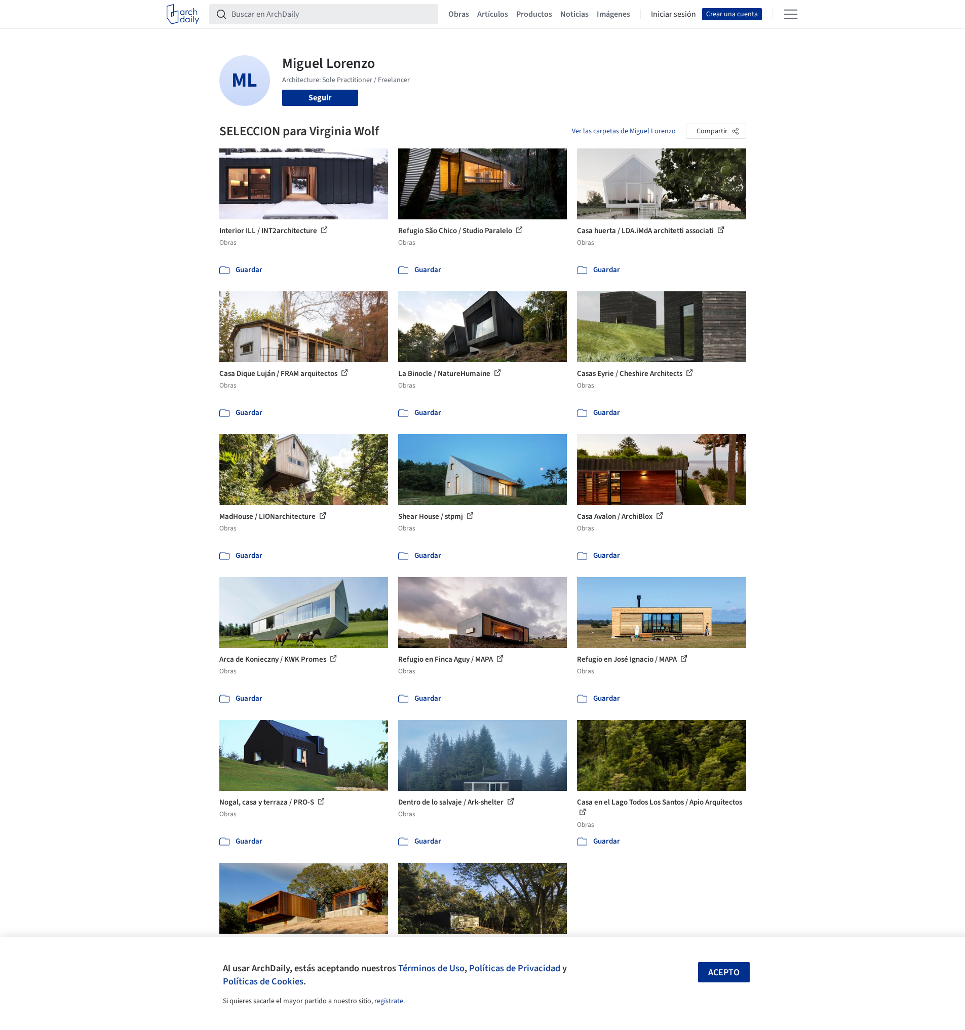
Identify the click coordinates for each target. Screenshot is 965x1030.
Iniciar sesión (673, 14)
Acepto (724, 972)
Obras (458, 14)
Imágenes (613, 14)
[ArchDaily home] (183, 14)
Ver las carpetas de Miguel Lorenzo (624, 131)
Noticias (574, 14)
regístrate (388, 1001)
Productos (534, 14)
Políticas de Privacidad (514, 968)
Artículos (492, 14)
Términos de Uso (431, 968)
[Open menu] (791, 14)
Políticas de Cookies (263, 981)
